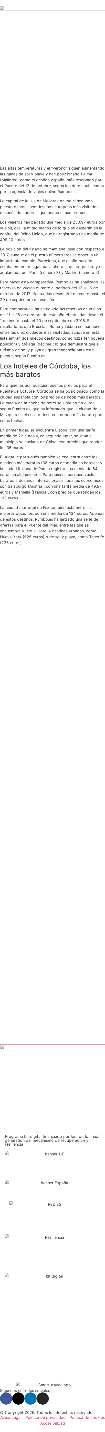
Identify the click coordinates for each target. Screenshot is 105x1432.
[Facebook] (6, 1398)
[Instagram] (43, 1398)
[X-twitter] (18, 1398)
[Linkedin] (30, 1398)
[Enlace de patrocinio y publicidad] (52, 9)
